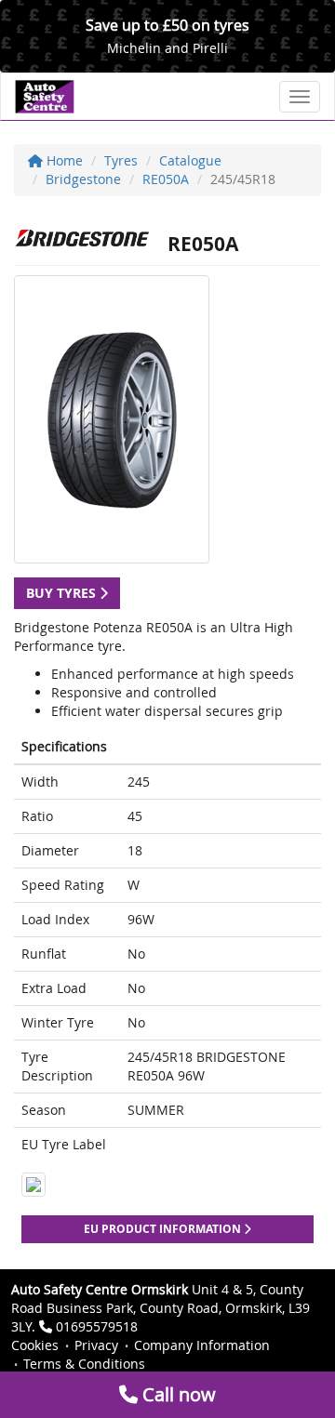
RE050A (165, 179)
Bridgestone (83, 179)
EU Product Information (164, 1229)
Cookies (35, 1345)
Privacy (96, 1345)
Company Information (202, 1345)
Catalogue (190, 160)
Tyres (121, 160)
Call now (177, 1394)
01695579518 (97, 1326)
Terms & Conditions (84, 1363)
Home (63, 160)
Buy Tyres (63, 593)
